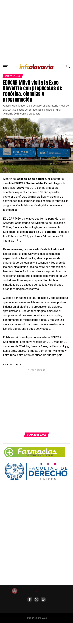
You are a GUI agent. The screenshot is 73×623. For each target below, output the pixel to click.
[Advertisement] (36, 31)
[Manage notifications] (14, 591)
